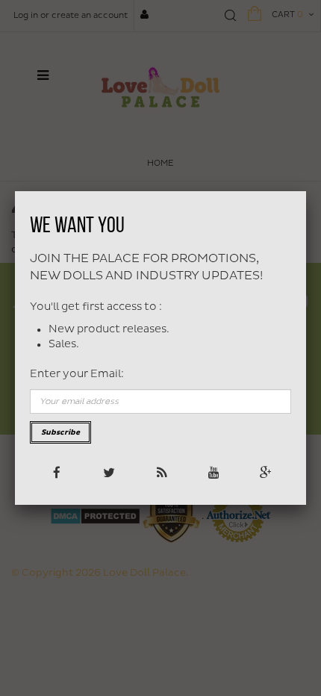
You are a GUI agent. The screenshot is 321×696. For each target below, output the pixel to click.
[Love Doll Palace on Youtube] (212, 471)
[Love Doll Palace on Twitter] (108, 471)
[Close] (306, 191)
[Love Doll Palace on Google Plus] (264, 471)
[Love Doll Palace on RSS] (160, 471)
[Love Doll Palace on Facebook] (55, 471)
